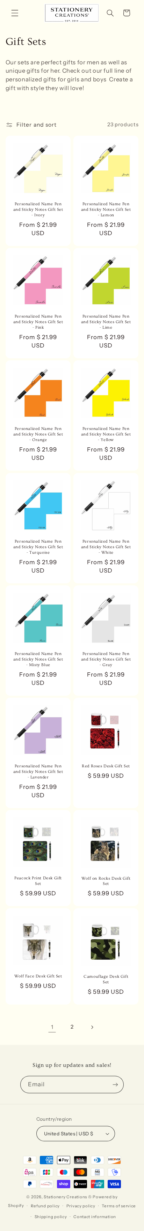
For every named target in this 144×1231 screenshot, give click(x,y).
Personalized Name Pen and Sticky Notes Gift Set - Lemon (106, 209)
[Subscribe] (115, 1084)
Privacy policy (80, 1206)
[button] (15, 13)
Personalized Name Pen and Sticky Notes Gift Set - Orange (38, 434)
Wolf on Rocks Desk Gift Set (106, 881)
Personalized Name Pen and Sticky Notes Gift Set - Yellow (106, 434)
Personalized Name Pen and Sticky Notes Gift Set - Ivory (38, 209)
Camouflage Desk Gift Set (106, 980)
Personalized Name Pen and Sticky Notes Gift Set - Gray (106, 659)
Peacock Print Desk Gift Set (38, 881)
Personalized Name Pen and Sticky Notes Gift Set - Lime (106, 322)
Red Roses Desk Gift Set (106, 766)
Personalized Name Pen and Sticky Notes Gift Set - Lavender (38, 771)
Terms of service (119, 1206)
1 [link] (52, 1027)
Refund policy (45, 1206)
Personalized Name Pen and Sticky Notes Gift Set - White (106, 546)
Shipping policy (51, 1216)
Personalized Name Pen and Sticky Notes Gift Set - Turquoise (38, 546)
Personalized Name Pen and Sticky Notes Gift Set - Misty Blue (38, 659)
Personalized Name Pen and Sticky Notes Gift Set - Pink (38, 322)
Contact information (94, 1216)
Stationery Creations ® (68, 1196)
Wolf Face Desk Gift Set (38, 976)
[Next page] (92, 1027)
